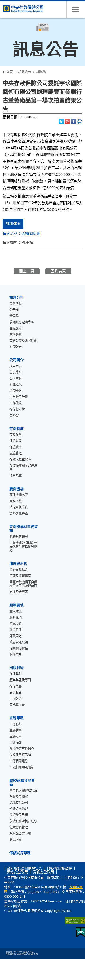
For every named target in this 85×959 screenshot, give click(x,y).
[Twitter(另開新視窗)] (61, 121)
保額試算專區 (20, 853)
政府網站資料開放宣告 (24, 868)
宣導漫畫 (15, 736)
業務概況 (15, 391)
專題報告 (15, 692)
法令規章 (15, 475)
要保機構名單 (18, 495)
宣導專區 (16, 718)
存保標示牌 (17, 409)
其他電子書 (17, 704)
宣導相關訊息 (18, 761)
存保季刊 (15, 674)
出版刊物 (16, 668)
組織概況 (15, 384)
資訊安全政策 (43, 872)
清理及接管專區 (20, 576)
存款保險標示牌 (20, 755)
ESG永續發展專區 (22, 782)
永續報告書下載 (20, 833)
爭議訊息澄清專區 (21, 322)
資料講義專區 (18, 513)
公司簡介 (16, 360)
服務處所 (15, 654)
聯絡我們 (15, 617)
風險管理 (15, 453)
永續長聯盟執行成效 (23, 821)
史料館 (14, 415)
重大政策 (15, 611)
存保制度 (16, 429)
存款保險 (15, 435)
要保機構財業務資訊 (23, 528)
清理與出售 (18, 564)
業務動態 (15, 334)
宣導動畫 (15, 730)
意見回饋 (15, 839)
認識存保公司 (18, 802)
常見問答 (15, 623)
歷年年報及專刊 (20, 680)
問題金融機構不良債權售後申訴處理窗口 (23, 584)
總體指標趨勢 (18, 536)
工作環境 (15, 403)
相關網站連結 (18, 648)
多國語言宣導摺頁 (21, 748)
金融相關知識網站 (21, 767)
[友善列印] (79, 121)
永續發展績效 (18, 796)
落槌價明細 (30, 234)
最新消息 (15, 303)
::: (1, 68)
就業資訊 (15, 630)
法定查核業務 (18, 507)
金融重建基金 (18, 569)
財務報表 (15, 346)
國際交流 (15, 328)
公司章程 (15, 378)
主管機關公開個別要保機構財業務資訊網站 (23, 546)
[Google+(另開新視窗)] (67, 121)
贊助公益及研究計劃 (23, 340)
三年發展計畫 (18, 397)
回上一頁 (26, 271)
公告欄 (14, 310)
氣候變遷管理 (18, 827)
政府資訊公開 (18, 642)
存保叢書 (15, 686)
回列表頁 (58, 271)
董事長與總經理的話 (23, 790)
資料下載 (15, 501)
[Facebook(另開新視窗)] (73, 121)
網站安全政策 (17, 872)
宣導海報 (15, 742)
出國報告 (15, 698)
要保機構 (16, 489)
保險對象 (15, 441)
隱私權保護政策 (59, 868)
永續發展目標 (18, 815)
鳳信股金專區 (18, 592)
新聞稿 (14, 316)
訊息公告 (24, 72)
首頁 (9, 72)
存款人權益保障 (20, 459)
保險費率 (15, 447)
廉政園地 (15, 636)
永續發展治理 (18, 809)
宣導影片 (15, 724)
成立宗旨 (15, 366)
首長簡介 (15, 372)
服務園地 (16, 605)
